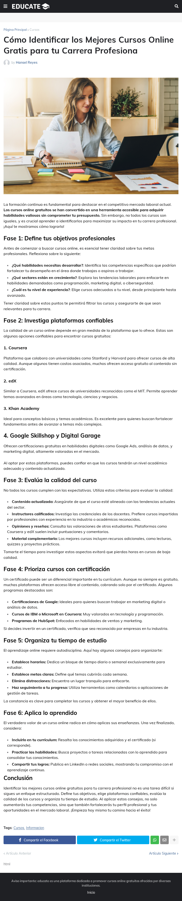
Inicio (91, 892)
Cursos (34, 29)
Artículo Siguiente (162, 853)
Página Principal (15, 29)
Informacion (35, 828)
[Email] (164, 840)
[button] (5, 6)
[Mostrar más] (174, 840)
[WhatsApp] (154, 840)
